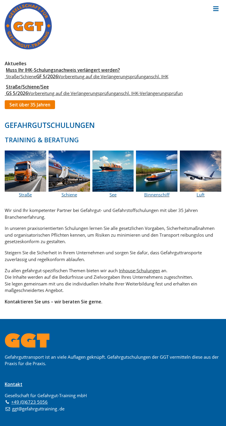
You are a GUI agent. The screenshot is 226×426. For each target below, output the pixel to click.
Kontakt (13, 384)
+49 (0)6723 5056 (29, 402)
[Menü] (215, 8)
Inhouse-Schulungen (139, 270)
